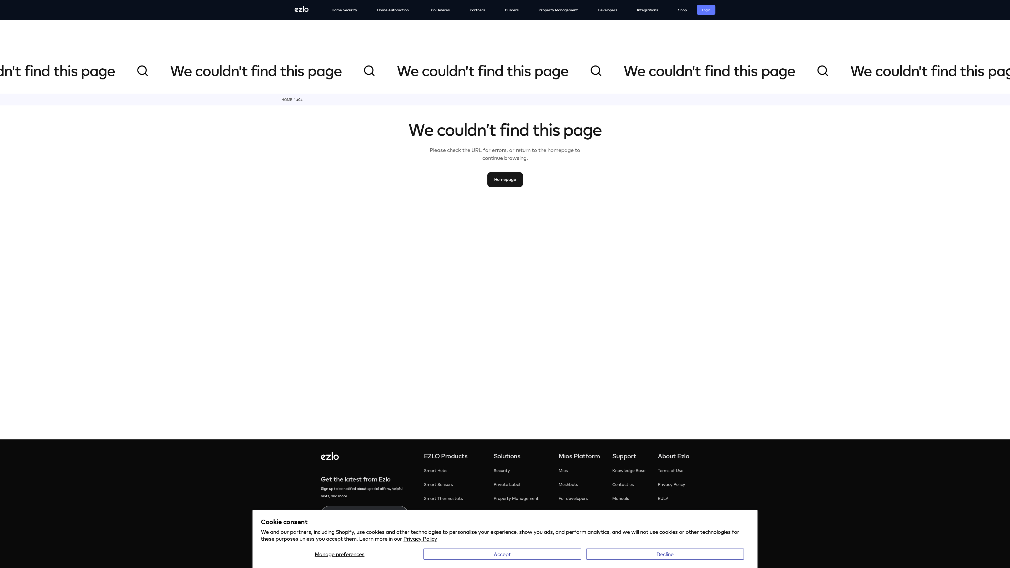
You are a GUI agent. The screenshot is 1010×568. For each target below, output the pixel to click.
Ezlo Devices (439, 10)
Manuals (620, 498)
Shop (682, 10)
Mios (564, 470)
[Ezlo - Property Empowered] (330, 458)
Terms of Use (670, 470)
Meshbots (568, 484)
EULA (663, 498)
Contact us (623, 484)
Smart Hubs (435, 470)
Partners (477, 10)
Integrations (647, 10)
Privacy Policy (420, 538)
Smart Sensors (438, 484)
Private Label (507, 484)
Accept (502, 554)
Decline (665, 554)
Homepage (505, 179)
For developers (573, 498)
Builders (512, 10)
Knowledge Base (628, 470)
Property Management (558, 10)
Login (706, 10)
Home (286, 99)
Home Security (344, 10)
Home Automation (393, 10)
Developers (607, 10)
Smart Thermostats (443, 498)
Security (502, 470)
